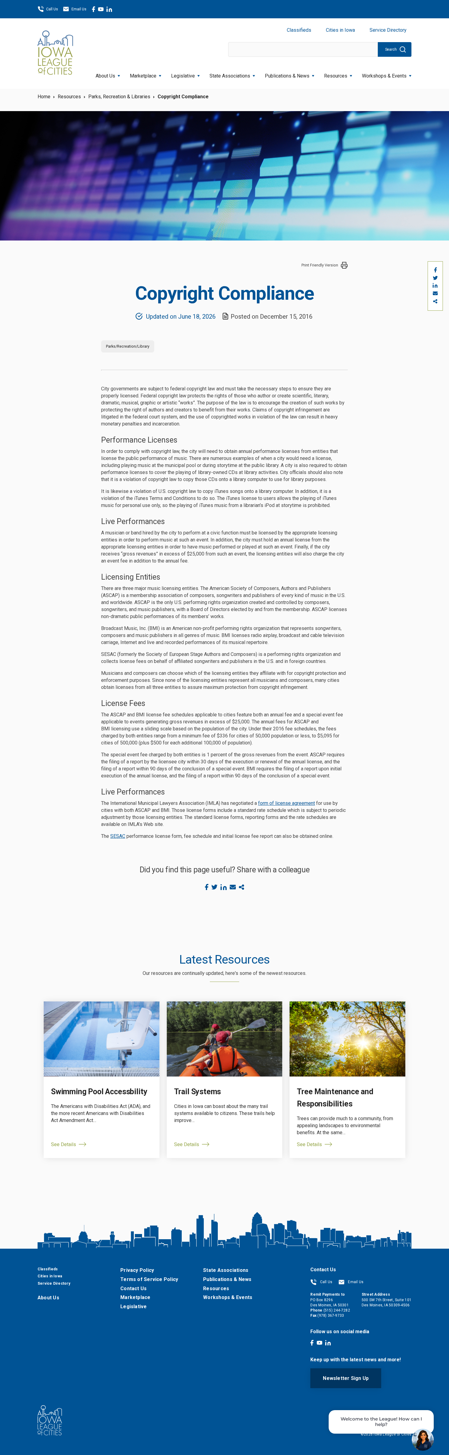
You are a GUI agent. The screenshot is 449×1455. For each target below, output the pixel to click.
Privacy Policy (137, 1270)
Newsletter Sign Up (346, 1378)
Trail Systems (197, 1091)
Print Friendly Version (319, 265)
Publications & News (227, 1279)
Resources (335, 76)
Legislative (183, 76)
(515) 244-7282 (336, 1310)
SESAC (117, 836)
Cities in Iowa (340, 30)
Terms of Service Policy (149, 1279)
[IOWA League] (55, 53)
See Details (63, 1144)
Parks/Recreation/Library (127, 346)
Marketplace (143, 76)
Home (44, 97)
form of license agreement (286, 803)
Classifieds (299, 30)
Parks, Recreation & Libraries (119, 97)
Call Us (52, 9)
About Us (105, 76)
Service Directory (388, 30)
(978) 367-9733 (330, 1315)
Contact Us (133, 1288)
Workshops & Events (384, 76)
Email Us (78, 9)
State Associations (230, 76)
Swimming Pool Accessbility (99, 1091)
